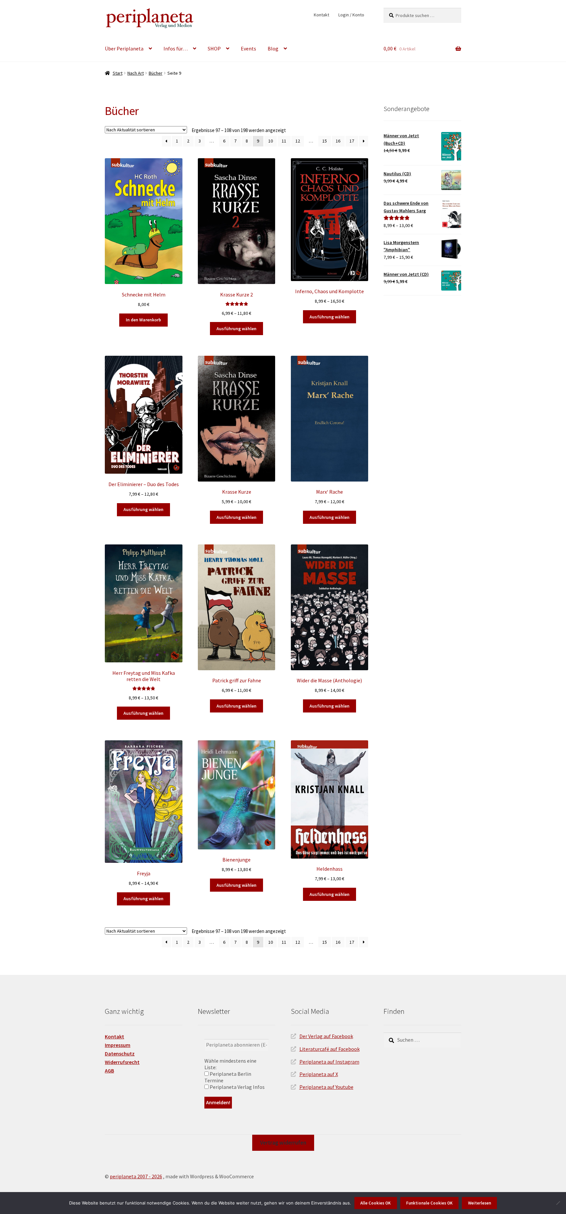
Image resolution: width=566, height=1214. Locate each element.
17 (351, 141)
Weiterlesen (479, 1203)
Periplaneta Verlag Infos (237, 1087)
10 (270, 141)
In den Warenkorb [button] (143, 320)
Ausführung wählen (236, 329)
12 (297, 141)
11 (284, 141)
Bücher (155, 73)
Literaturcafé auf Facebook (329, 1049)
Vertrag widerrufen (283, 1142)
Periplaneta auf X (318, 1074)
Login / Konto (351, 15)
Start (118, 73)
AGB (109, 1070)
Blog (273, 48)
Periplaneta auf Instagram (329, 1061)
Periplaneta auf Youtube (326, 1087)
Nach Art (135, 73)
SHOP (214, 48)
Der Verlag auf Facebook (326, 1036)
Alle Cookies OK (375, 1203)
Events (248, 48)
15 (324, 141)
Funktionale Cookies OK (429, 1203)
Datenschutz (120, 1053)
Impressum (117, 1045)
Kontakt (321, 15)
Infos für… (175, 48)
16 (338, 141)
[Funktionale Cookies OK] (558, 1203)
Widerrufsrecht (122, 1062)
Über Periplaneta (124, 48)
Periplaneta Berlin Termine (227, 1077)
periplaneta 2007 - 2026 (136, 1176)
